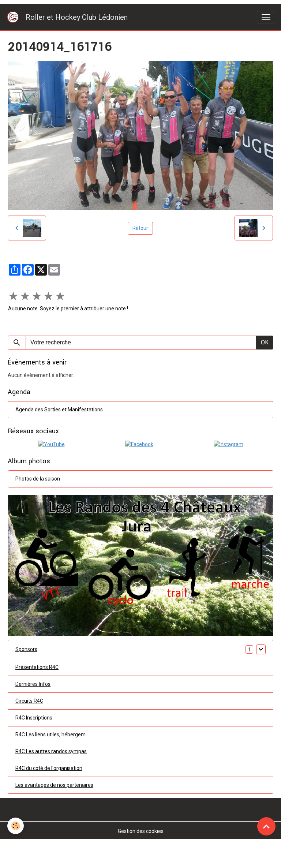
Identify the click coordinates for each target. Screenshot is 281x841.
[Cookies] (15, 826)
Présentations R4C (37, 667)
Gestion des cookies (141, 831)
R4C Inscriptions (33, 718)
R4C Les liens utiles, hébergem (50, 734)
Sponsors (26, 649)
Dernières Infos (32, 684)
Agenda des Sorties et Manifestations (59, 409)
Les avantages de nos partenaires (54, 785)
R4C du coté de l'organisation (48, 768)
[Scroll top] (266, 826)
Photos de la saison (37, 479)
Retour (140, 228)
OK (265, 342)
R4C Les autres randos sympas (51, 751)
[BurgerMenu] (266, 17)
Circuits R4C (29, 701)
